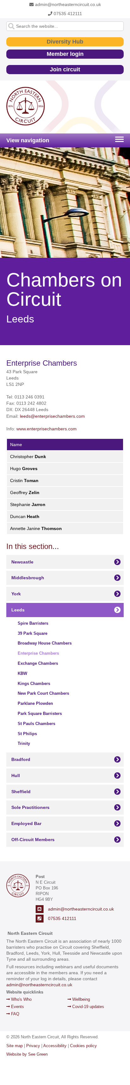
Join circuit (65, 69)
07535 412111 (67, 13)
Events (17, 1006)
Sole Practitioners (30, 807)
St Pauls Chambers (36, 723)
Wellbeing (80, 999)
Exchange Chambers (38, 663)
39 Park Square (32, 633)
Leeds (18, 609)
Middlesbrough (27, 577)
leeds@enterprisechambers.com (52, 416)
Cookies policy (83, 1045)
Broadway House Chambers (45, 643)
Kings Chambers (34, 683)
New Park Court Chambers (43, 693)
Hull (15, 775)
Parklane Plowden (35, 703)
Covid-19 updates (87, 1006)
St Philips (27, 733)
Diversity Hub (65, 41)
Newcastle (22, 561)
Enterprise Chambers (38, 653)
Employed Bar (26, 823)
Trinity (24, 743)
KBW (22, 673)
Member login (65, 54)
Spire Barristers (33, 623)
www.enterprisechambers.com (46, 428)
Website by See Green (27, 1054)
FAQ (14, 1013)
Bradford (20, 759)
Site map (14, 1045)
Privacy (33, 1045)
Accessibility (55, 1045)
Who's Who (21, 999)
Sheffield (21, 791)
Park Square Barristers (40, 713)
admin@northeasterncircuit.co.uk (67, 4)
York (16, 593)
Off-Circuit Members (33, 839)
